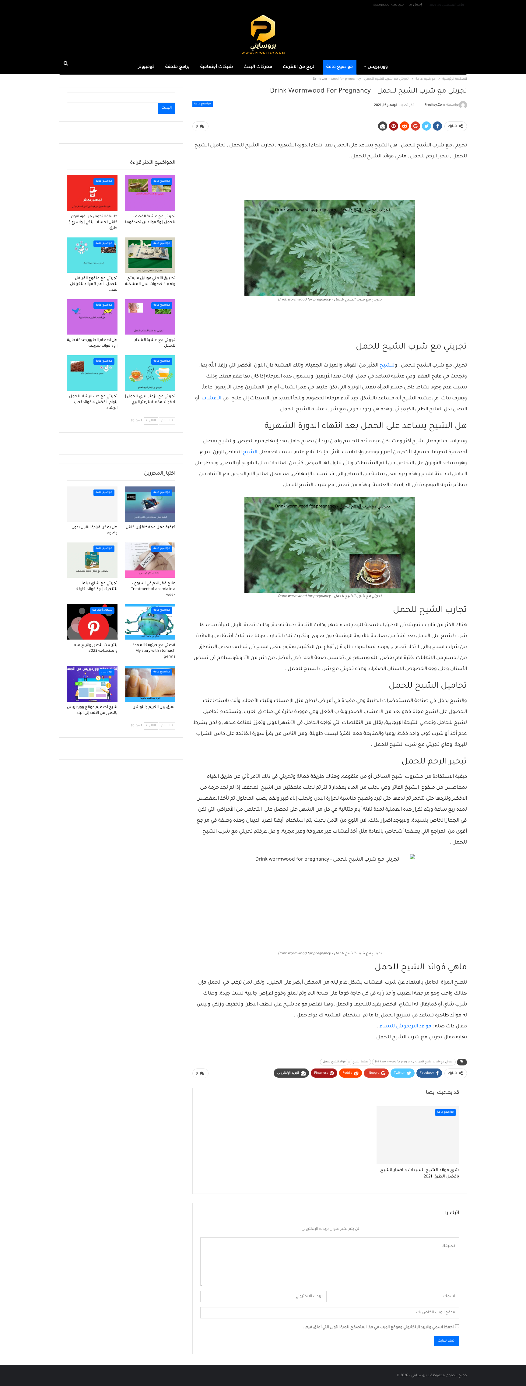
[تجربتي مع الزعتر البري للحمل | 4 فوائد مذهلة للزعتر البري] (150, 373)
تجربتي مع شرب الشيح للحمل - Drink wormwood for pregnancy (414, 1062)
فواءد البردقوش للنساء (405, 1026)
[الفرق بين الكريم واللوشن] (150, 683)
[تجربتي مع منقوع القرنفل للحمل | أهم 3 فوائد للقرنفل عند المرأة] (92, 255)
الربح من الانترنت (299, 67)
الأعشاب (211, 398)
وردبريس (106, 672)
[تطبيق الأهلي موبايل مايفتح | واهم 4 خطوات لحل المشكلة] (150, 255)
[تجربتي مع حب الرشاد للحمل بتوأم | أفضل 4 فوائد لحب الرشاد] (92, 373)
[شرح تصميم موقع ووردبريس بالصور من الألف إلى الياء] (92, 683)
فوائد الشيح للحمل (334, 1062)
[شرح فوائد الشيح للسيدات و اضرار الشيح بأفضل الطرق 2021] (418, 1135)
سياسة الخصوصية (388, 5)
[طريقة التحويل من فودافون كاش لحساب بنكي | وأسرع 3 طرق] (92, 193)
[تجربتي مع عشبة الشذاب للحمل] (150, 317)
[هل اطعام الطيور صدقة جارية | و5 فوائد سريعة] (92, 317)
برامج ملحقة (177, 67)
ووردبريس (378, 67)
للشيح (387, 365)
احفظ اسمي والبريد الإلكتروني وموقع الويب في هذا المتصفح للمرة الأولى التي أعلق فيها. (378, 1327)
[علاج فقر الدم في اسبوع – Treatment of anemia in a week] (150, 560)
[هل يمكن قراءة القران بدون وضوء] (92, 504)
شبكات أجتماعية (216, 67)
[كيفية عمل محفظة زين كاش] (150, 504)
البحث (166, 108)
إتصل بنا (415, 5)
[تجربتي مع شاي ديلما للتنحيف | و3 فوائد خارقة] (92, 560)
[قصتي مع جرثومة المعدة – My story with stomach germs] (150, 622)
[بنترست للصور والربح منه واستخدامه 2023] (92, 622)
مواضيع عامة (339, 67)
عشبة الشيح (360, 1062)
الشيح (250, 452)
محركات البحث (258, 67)
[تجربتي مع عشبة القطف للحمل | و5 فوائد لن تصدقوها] (150, 193)
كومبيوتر (146, 67)
